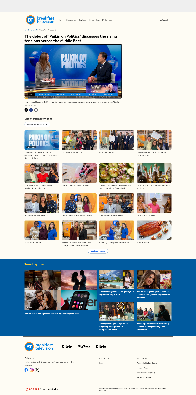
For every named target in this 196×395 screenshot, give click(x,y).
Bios (101, 363)
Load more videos (98, 251)
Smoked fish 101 (144, 242)
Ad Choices (142, 358)
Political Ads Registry (146, 372)
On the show (30, 30)
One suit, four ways (107, 152)
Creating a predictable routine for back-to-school (151, 153)
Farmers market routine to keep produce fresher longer (38, 186)
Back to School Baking (146, 215)
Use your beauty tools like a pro (75, 185)
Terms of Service (144, 377)
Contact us (104, 358)
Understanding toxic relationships (77, 215)
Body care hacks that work (36, 215)
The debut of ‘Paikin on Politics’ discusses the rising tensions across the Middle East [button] (40, 155)
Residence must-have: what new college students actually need (76, 244)
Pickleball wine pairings (72, 152)
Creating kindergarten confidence (114, 242)
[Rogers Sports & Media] (42, 389)
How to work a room (33, 242)
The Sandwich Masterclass (111, 215)
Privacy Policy (143, 368)
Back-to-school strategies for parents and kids (153, 186)
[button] (41, 140)
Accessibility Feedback (147, 363)
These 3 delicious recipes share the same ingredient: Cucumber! (115, 186)
